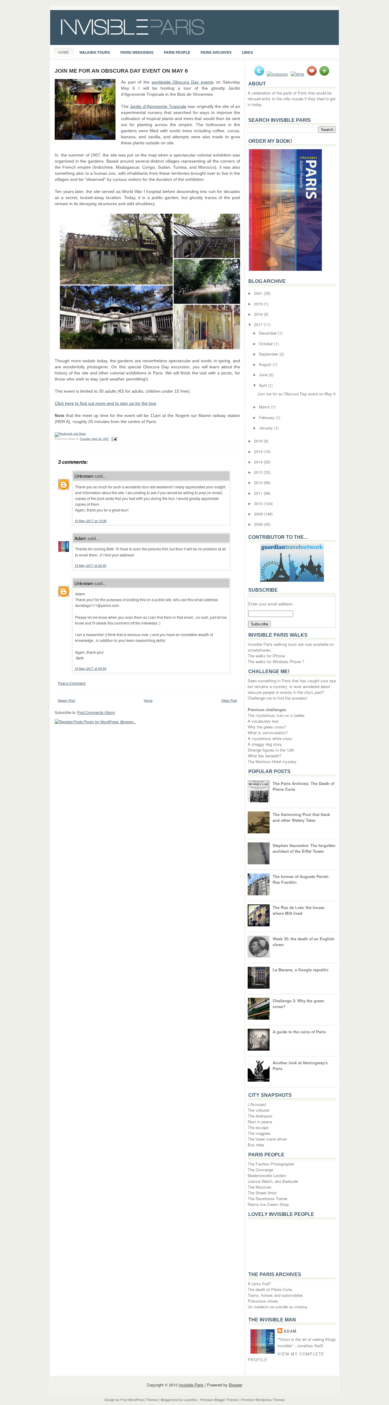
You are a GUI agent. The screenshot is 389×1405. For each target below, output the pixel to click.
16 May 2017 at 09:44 (90, 668)
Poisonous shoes (263, 1301)
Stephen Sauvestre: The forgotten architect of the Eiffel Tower (304, 848)
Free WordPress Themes (139, 1399)
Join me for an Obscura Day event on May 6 (121, 71)
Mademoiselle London (267, 1175)
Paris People (177, 52)
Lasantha (190, 1399)
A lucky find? (259, 1283)
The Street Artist (262, 1193)
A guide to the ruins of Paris (299, 1032)
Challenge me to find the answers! (278, 698)
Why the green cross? (267, 727)
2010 (259, 503)
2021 (259, 293)
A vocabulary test (263, 721)
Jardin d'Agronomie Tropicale (158, 106)
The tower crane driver (267, 1139)
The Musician (259, 1187)
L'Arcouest (257, 1104)
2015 (259, 451)
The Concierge (260, 1170)
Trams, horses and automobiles (275, 1295)
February (267, 417)
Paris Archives (216, 52)
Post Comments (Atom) (96, 712)
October (266, 343)
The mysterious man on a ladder (276, 715)
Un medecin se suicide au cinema (277, 1307)
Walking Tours (94, 52)
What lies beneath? (264, 756)
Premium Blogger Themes (219, 1399)
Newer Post (66, 700)
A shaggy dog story (265, 744)
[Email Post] (113, 438)
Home (63, 52)
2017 (259, 324)
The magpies (259, 1133)
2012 (259, 482)
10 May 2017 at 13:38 (90, 520)
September (269, 354)
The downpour (260, 1116)
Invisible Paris (191, 1385)
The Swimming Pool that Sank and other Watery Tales (301, 817)
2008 (259, 524)
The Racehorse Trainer (267, 1198)
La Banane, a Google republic (301, 970)
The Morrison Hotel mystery (272, 761)
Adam (80, 538)
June (264, 374)
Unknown (83, 476)
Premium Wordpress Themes (263, 1399)
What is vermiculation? (268, 732)
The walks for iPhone (266, 656)
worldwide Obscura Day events (183, 82)
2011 (259, 493)
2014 (259, 462)
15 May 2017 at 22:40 (90, 565)
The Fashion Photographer (271, 1164)
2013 (259, 472)
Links (247, 52)
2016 (259, 441)
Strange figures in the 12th (271, 750)
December (268, 333)
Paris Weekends (136, 52)
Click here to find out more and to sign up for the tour (105, 403)
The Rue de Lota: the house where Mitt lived (298, 910)
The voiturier (259, 1110)
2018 (259, 314)
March (265, 407)
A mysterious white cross (270, 738)
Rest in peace (260, 1121)
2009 (259, 514)
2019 (259, 304)
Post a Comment (71, 683)
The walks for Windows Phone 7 (276, 661)
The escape (258, 1127)
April (263, 385)
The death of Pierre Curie (270, 1289)
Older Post (229, 700)
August (266, 364)
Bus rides (256, 1145)
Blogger (235, 1385)
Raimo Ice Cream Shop (268, 1204)
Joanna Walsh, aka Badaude (273, 1181)
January (266, 428)
